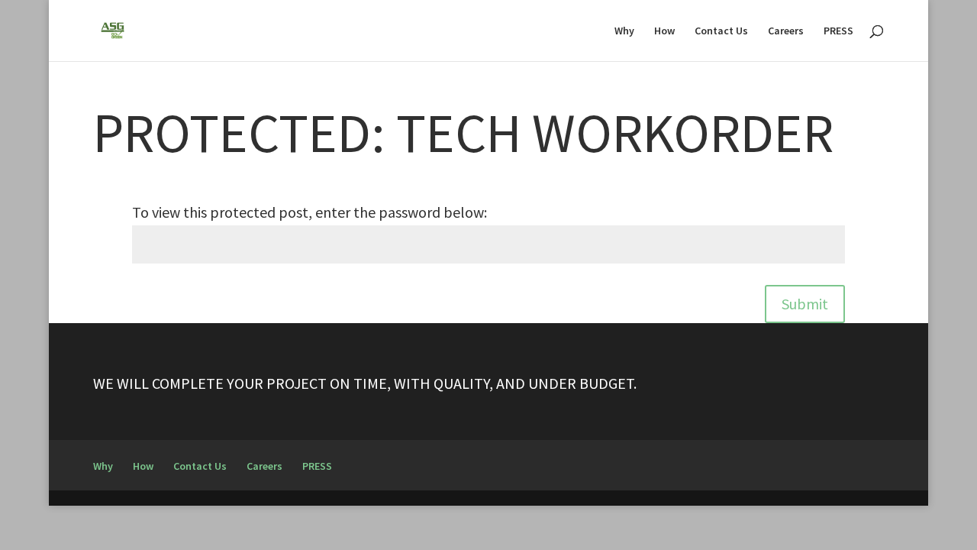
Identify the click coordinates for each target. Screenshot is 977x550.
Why (624, 31)
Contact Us (721, 31)
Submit (805, 303)
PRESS (838, 31)
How (664, 31)
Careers (786, 31)
